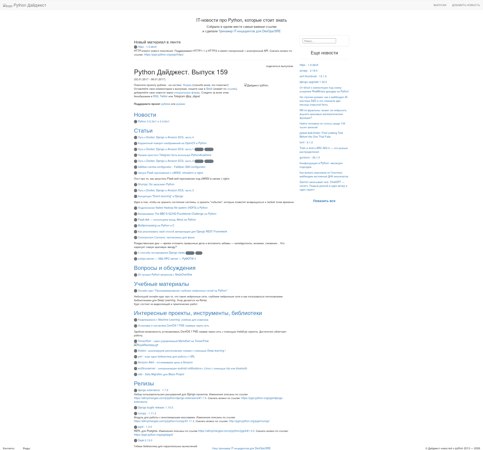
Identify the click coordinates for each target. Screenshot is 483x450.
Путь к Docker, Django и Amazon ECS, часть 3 (166, 190)
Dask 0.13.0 (145, 440)
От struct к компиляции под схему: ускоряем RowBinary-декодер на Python (324, 89)
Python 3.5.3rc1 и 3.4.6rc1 (154, 121)
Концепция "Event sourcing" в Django (160, 196)
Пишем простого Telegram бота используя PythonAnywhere (174, 155)
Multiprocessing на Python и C (156, 225)
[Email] (18, 448)
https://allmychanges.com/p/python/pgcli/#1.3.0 (226, 431)
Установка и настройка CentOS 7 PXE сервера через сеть (173, 325)
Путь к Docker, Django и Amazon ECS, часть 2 (166, 161)
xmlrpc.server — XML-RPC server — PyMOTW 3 (167, 258)
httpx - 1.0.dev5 (147, 47)
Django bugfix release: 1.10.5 (155, 407)
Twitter (164, 96)
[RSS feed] (32, 448)
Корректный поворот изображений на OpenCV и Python (172, 143)
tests (199, 253)
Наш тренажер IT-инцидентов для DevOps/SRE (241, 448)
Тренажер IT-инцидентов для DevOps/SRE (250, 31)
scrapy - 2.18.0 (309, 70)
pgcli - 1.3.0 (145, 426)
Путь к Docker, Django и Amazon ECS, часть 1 (166, 149)
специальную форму (187, 92)
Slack (209, 88)
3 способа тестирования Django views (161, 252)
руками (180, 104)
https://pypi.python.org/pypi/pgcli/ (153, 434)
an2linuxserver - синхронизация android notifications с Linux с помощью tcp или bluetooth (192, 368)
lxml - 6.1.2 (306, 142)
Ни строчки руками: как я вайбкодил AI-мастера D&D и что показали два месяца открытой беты (324, 100)
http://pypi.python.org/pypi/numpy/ (249, 421)
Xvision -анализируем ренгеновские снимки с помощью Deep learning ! (182, 350)
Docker (209, 149)
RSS (155, 96)
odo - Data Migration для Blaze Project (161, 374)
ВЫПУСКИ (440, 5)
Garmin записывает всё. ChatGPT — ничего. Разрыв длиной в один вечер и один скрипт (323, 185)
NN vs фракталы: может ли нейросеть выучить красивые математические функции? (323, 114)
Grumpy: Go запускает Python (156, 184)
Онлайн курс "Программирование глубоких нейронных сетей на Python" (182, 290)
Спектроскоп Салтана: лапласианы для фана (166, 237)
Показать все (324, 200)
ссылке (231, 88)
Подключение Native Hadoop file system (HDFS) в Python (173, 207)
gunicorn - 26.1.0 (310, 157)
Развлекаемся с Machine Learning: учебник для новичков (173, 319)
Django (199, 149)
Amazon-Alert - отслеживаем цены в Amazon (165, 362)
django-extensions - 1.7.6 (153, 390)
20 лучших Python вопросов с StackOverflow (165, 274)
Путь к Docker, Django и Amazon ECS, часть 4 (166, 137)
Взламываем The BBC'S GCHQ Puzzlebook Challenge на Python (177, 213)
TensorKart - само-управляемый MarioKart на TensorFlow (173, 341)
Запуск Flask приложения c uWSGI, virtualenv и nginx (170, 172)
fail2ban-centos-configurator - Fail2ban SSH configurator (171, 167)
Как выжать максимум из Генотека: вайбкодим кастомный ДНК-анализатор (324, 174)
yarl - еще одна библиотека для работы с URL (166, 356)
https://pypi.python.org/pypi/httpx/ (164, 54)
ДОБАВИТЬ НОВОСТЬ (466, 5)
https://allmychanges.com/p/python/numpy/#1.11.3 (164, 421)
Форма (187, 85)
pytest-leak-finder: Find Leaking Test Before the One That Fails (321, 134)
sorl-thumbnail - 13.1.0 (313, 76)
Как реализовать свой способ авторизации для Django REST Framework (182, 231)
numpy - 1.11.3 (147, 413)
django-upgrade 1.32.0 (313, 82)
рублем (165, 104)
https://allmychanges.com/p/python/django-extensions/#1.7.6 (170, 398)
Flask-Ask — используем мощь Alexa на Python (167, 219)
